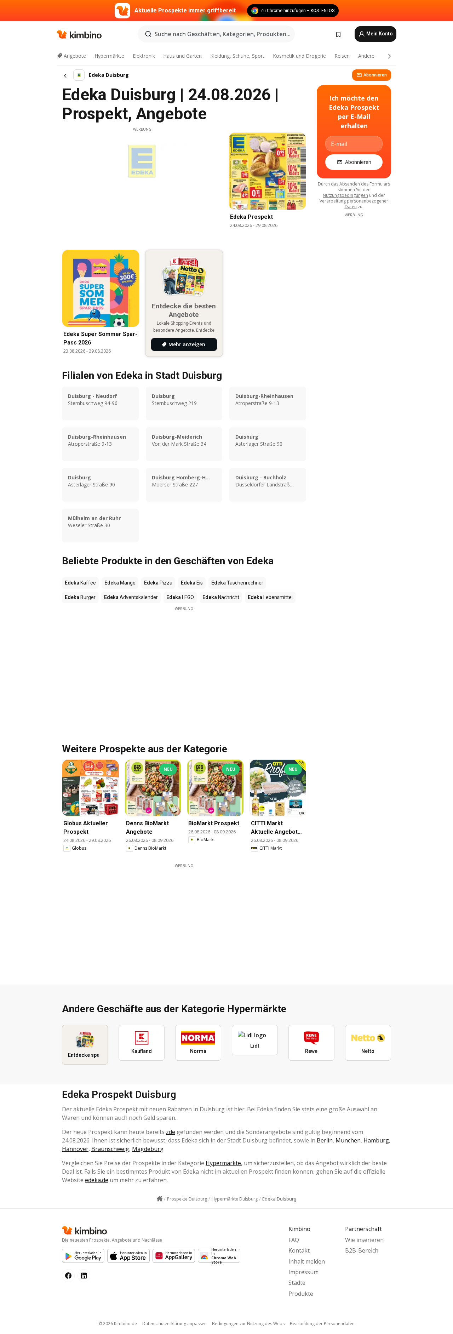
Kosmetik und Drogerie (299, 55)
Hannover (75, 1149)
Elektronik (144, 55)
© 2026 (117, 1324)
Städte (296, 1283)
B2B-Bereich (361, 1250)
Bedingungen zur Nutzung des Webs (248, 1324)
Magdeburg (148, 1149)
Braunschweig (110, 1149)
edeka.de (96, 1180)
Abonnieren (375, 75)
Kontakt (299, 1250)
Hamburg (376, 1140)
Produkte (300, 1294)
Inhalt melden (306, 1261)
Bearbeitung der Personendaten (322, 1324)
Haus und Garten (182, 55)
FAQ (293, 1240)
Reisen (342, 55)
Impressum (303, 1272)
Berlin (325, 1140)
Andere (366, 55)
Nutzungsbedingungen (345, 195)
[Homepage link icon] (159, 1199)
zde (170, 1132)
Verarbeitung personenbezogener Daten (354, 204)
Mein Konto (379, 33)
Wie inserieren (364, 1240)
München (348, 1140)
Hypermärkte (109, 55)
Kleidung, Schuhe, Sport (237, 55)
